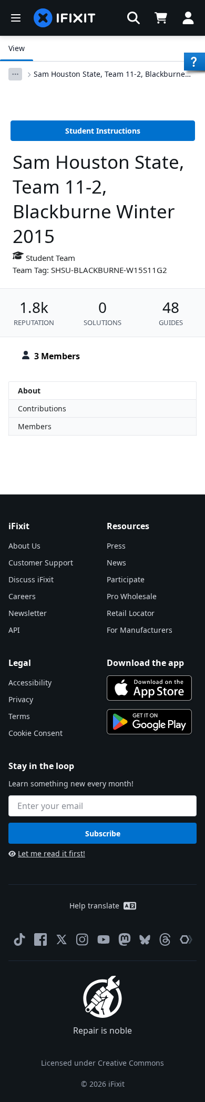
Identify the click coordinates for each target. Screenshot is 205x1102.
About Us (24, 546)
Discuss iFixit (31, 579)
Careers (22, 596)
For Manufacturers (139, 630)
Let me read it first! (51, 853)
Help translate (94, 906)
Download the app (145, 663)
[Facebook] (40, 939)
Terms (19, 716)
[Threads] (165, 939)
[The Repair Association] (186, 939)
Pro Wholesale (132, 596)
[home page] (65, 17)
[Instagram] (82, 939)
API (14, 630)
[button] (133, 17)
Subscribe (102, 833)
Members (35, 426)
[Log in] (188, 17)
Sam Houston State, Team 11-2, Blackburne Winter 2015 (109, 74)
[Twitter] (61, 939)
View (16, 48)
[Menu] (15, 17)
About (29, 391)
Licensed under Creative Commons (102, 1063)
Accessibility (30, 683)
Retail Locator (131, 613)
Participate (126, 579)
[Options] (15, 74)
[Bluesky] (144, 939)
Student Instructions (102, 131)
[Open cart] (160, 17)
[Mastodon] (124, 939)
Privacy (20, 699)
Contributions (42, 408)
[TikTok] (19, 939)
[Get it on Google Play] (149, 721)
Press (116, 546)
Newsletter (27, 613)
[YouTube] (103, 939)
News (116, 563)
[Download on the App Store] (149, 688)
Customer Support (40, 563)
